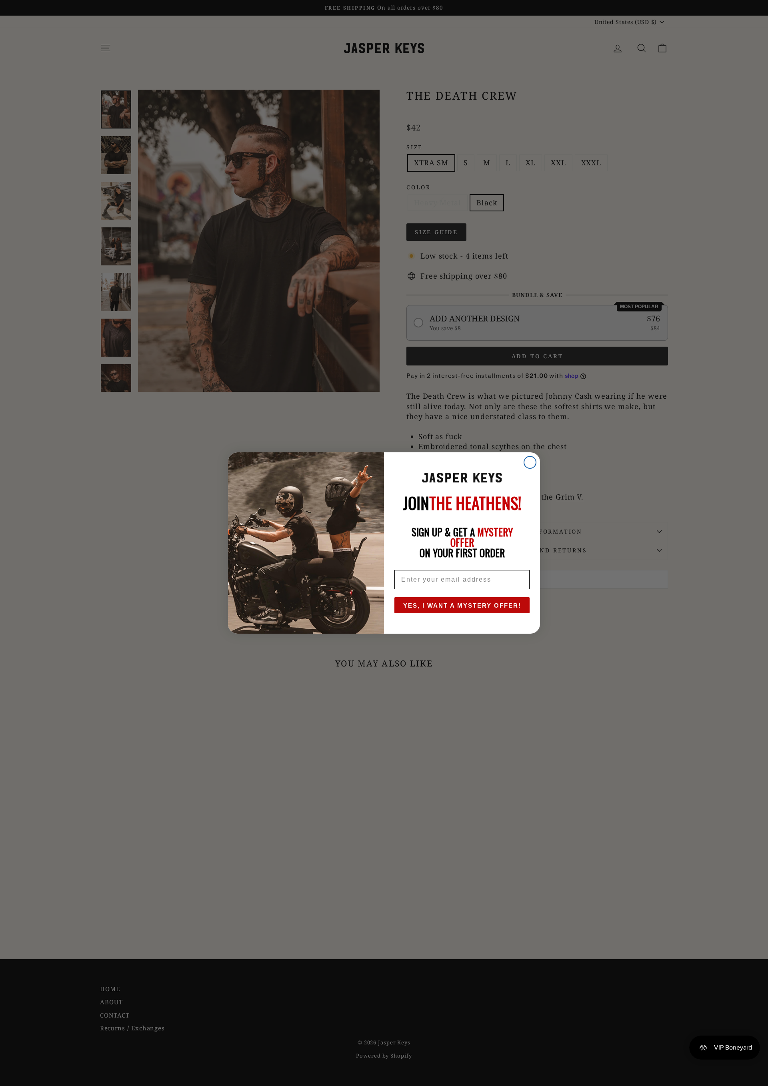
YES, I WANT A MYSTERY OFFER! (462, 605)
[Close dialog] (530, 462)
